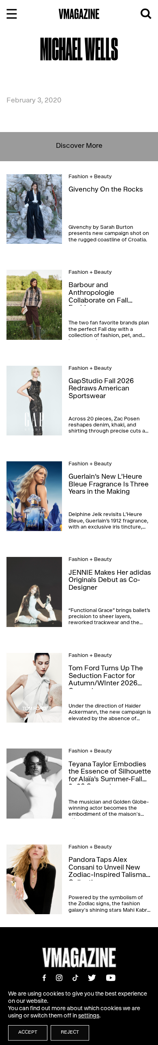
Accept (27, 1032)
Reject (70, 1032)
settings (88, 1016)
